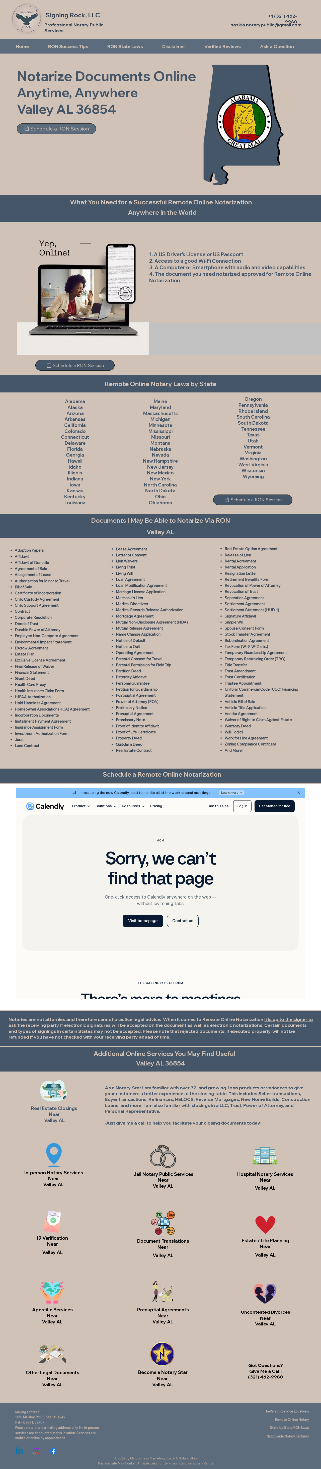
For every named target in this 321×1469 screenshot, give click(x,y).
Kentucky (75, 497)
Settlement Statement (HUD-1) (252, 609)
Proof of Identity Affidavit (137, 726)
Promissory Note (130, 719)
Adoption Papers (29, 550)
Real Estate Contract (134, 750)
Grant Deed (25, 678)
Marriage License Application (141, 591)
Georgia (75, 455)
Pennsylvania (253, 405)
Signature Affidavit (240, 616)
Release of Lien (238, 555)
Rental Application (240, 567)
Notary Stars (188, 1458)
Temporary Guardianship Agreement (256, 652)
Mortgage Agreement (135, 616)
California (75, 425)
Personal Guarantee (133, 683)
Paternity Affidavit (131, 677)
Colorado (75, 431)
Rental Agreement (240, 561)
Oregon (253, 399)
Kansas (75, 491)
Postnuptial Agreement (136, 695)
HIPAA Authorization (33, 696)
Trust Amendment (240, 671)
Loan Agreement (130, 579)
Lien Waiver (126, 561)
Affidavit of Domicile (32, 562)
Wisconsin (253, 470)
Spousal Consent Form (244, 628)
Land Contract (27, 745)
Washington (253, 459)
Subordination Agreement (247, 640)
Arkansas (75, 419)
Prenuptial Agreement (135, 713)
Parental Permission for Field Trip (143, 664)
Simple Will (234, 622)
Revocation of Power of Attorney (253, 585)
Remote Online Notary (292, 1419)
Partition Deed (128, 671)
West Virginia (253, 465)
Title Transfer (236, 664)
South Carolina (253, 417)
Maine (160, 401)
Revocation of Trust (241, 591)
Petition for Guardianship (137, 689)
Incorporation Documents (37, 715)
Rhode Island (253, 411)
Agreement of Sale (31, 568)
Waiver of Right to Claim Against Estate (258, 719)
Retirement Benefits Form (247, 579)
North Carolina (160, 485)
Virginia (253, 453)
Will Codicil (234, 732)
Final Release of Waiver (34, 666)
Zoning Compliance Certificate (250, 744)
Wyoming (253, 476)
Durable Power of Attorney (37, 629)
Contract (22, 611)
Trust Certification (240, 677)
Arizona (75, 413)
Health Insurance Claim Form (39, 690)
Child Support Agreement (37, 605)
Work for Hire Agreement (246, 738)
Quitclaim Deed (129, 744)
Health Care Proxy (30, 684)
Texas (253, 435)
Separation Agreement (244, 597)
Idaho (75, 467)
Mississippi (160, 431)
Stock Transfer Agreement (247, 634)
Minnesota (160, 425)
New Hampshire (160, 461)
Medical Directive (131, 603)
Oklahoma (160, 503)
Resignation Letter (241, 573)
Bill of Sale (23, 587)
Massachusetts (160, 413)
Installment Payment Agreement (43, 721)
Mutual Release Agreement (139, 628)
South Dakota (253, 423)
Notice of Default (130, 640)
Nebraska (160, 449)
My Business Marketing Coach (152, 1458)
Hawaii (75, 461)
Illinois (75, 473)
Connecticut (75, 437)
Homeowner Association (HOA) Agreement (52, 709)
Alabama (75, 401)
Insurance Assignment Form (39, 727)
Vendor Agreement (241, 713)
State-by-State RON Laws (289, 1428)
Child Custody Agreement (37, 599)
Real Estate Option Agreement (251, 548)
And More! (234, 750)
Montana (160, 443)
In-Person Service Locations (287, 1411)
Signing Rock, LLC (72, 15)
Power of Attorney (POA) (137, 701)
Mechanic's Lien (129, 597)
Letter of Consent (131, 555)
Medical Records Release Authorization (149, 609)
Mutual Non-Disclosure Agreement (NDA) (152, 622)
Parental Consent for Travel (139, 658)
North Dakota (160, 491)
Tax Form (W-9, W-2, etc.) (246, 646)
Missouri (160, 437)
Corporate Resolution (33, 617)
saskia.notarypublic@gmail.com (266, 25)
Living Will (124, 573)
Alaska (75, 407)
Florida (75, 449)
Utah (253, 441)
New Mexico (160, 473)
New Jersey (160, 467)
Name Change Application (138, 634)
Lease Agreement (131, 549)
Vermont (253, 447)
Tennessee (253, 429)
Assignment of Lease (33, 574)
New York (160, 479)
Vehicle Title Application (245, 707)
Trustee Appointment (243, 683)
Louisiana (75, 503)
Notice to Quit (128, 646)
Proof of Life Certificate (136, 732)
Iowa (75, 485)
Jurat (19, 739)
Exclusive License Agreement (40, 660)
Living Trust (125, 567)
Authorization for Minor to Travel (42, 580)
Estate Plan (24, 654)
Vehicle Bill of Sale (240, 701)
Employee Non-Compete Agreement (47, 635)
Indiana (75, 479)
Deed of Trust (26, 623)
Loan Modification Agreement (141, 585)
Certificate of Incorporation (38, 593)
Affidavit (22, 556)
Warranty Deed (238, 726)
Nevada (160, 455)
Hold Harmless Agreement (38, 702)
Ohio (160, 497)
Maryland (160, 407)
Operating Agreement (135, 652)
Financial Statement (32, 672)
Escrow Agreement (31, 648)
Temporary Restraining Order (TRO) (255, 658)
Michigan (160, 419)
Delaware (75, 443)
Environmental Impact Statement (43, 642)
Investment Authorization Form (41, 733)
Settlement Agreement (245, 603)
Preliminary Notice (131, 707)
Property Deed (129, 738)
